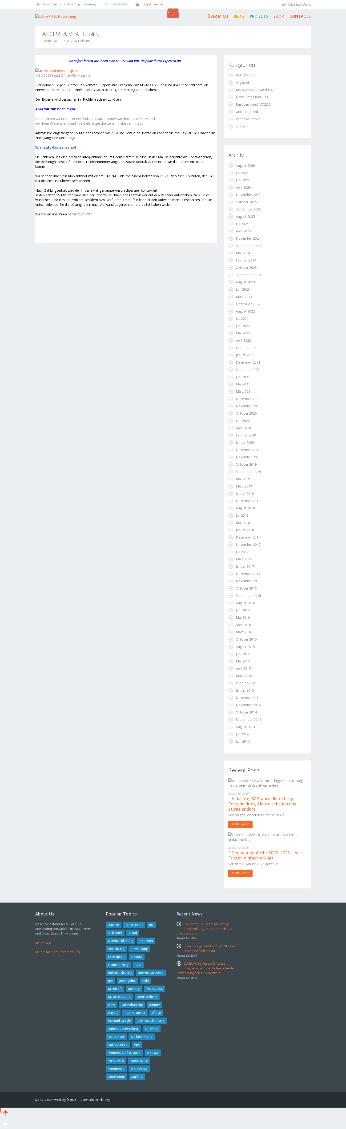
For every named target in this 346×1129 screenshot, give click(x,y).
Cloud (133, 933)
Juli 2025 (242, 224)
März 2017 (244, 559)
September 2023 (248, 275)
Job (110, 980)
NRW (111, 1004)
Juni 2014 (243, 741)
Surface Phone (141, 1036)
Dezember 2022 (248, 304)
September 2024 (248, 245)
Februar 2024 (246, 260)
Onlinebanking (132, 1004)
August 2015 (245, 646)
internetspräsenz (150, 973)
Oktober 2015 (246, 639)
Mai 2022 (243, 333)
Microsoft (115, 988)
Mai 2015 (243, 661)
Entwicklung (139, 949)
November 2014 (248, 705)
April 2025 (243, 231)
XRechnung (116, 1076)
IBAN (138, 965)
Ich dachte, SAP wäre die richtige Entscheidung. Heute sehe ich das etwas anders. (262, 804)
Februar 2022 (246, 347)
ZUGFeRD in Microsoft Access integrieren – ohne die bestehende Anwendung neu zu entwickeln (205, 968)
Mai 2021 (243, 384)
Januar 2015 (245, 690)
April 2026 (243, 187)
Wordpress (116, 1068)
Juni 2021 (243, 377)
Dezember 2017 (248, 537)
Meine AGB (43, 943)
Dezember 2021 (248, 362)
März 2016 (244, 632)
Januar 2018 (245, 530)
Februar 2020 (246, 435)
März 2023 (244, 296)
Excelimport (116, 957)
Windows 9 (116, 1060)
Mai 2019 (243, 479)
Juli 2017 (242, 552)
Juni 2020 (243, 420)
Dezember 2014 (248, 697)
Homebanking (118, 965)
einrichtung (116, 949)
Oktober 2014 (246, 712)
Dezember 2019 (248, 450)
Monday (134, 988)
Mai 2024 (243, 253)
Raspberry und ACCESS (253, 104)
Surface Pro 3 (118, 1044)
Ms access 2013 (119, 996)
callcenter (115, 933)
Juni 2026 (243, 180)
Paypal (113, 1012)
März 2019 (244, 486)
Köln (145, 980)
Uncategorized (247, 111)
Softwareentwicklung (123, 1028)
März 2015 (244, 675)
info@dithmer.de (153, 4)
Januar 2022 (245, 355)
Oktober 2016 (246, 588)
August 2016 (245, 603)
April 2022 (243, 340)
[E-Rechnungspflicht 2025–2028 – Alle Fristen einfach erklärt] (267, 837)
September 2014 (248, 719)
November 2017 (248, 544)
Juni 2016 (243, 610)
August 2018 (245, 508)
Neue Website (147, 996)
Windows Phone (248, 119)
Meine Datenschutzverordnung (57, 952)
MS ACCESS (155, 988)
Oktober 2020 (246, 413)
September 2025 (248, 209)
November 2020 (248, 406)
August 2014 (245, 727)
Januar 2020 (245, 442)
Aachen (113, 925)
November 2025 (248, 194)
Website (153, 1052)
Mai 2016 (243, 617)
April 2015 (243, 668)
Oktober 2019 (246, 464)
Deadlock (146, 941)
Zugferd (137, 1076)
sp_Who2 (151, 1028)
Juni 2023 (243, 289)
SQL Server (116, 1036)
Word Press (139, 1068)
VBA (137, 1044)
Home (47, 41)
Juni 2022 (243, 326)
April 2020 (243, 428)
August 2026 (245, 165)
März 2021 (244, 391)
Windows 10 (139, 1060)
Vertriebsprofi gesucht (124, 1052)
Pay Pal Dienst (135, 1012)
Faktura (136, 957)
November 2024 (248, 238)
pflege (156, 1012)
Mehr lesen (240, 824)
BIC (151, 925)
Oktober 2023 (246, 267)
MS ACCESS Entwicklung (254, 89)
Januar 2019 (245, 493)
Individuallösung (120, 973)
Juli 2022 (242, 318)
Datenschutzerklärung (95, 1100)
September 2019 (248, 471)
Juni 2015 (243, 654)
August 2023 (245, 282)
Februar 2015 (246, 683)
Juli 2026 (242, 172)
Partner (154, 1004)
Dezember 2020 (248, 398)
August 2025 (245, 216)
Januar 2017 (245, 566)
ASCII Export (134, 925)
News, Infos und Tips (252, 97)
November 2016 (248, 581)
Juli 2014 (242, 734)
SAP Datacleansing (150, 1020)
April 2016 (243, 624)
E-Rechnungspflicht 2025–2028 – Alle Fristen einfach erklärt (265, 855)
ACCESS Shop (246, 75)
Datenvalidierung (120, 941)
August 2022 (245, 311)
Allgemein (243, 82)
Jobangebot (127, 980)
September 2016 (248, 595)
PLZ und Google (119, 1020)
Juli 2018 (242, 515)
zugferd (241, 126)
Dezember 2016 (248, 573)
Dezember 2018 (248, 501)
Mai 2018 (243, 522)
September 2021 (248, 369)
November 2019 (248, 457)
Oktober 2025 (246, 202)
